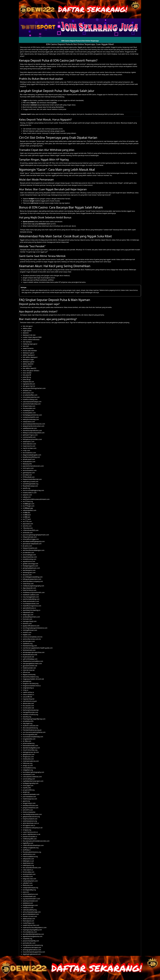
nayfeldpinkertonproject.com (33, 781)
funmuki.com (27, 619)
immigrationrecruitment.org (33, 945)
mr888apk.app (28, 508)
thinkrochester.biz (29, 812)
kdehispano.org (28, 865)
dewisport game (28, 362)
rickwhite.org (27, 939)
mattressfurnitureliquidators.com (34, 927)
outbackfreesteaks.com (31, 794)
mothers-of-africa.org (30, 714)
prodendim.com (28, 552)
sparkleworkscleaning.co (31, 610)
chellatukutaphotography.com (33, 586)
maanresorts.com (29, 446)
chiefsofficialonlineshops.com (33, 845)
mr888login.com (28, 504)
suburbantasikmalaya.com (32, 402)
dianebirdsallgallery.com (31, 748)
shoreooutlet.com (29, 408)
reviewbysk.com (28, 410)
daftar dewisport (29, 355)
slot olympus (27, 342)
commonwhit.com (29, 437)
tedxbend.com (28, 903)
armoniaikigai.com (29, 555)
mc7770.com (27, 521)
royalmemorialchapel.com (32, 947)
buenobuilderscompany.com (33, 581)
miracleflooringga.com (31, 539)
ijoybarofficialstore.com (31, 626)
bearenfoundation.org (31, 677)
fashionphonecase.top (31, 710)
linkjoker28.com (28, 382)
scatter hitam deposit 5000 (32, 337)
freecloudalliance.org (30, 856)
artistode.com (28, 533)
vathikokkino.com (29, 854)
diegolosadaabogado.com (32, 455)
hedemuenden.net (29, 668)
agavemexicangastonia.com (32, 936)
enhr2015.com (28, 810)
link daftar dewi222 (29, 368)
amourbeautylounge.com (32, 912)
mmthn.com (27, 632)
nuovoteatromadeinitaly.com (33, 737)
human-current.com (30, 916)
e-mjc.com (26, 450)
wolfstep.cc (27, 850)
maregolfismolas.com (30, 712)
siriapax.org (27, 830)
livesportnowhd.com (30, 548)
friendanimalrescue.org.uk (32, 730)
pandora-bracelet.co (30, 836)
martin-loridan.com (29, 448)
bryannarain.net (28, 657)
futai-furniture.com (29, 590)
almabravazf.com (29, 459)
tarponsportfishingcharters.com (34, 388)
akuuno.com (27, 575)
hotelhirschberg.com (30, 399)
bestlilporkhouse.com (30, 805)
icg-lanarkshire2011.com (31, 899)
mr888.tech (27, 515)
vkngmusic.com (28, 757)
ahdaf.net (26, 792)
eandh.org (26, 488)
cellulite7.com (27, 883)
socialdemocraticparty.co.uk (32, 828)
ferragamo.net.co (29, 825)
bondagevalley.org (29, 890)
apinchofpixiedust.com (31, 914)
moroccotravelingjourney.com (33, 490)
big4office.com (28, 843)
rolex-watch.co (28, 870)
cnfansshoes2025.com (30, 530)
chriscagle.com (28, 785)
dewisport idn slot (29, 335)
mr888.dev (26, 513)
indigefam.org (28, 770)
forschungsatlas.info (30, 734)
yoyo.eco (26, 892)
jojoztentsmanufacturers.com (33, 466)
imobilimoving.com (29, 559)
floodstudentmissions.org (32, 852)
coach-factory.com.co (30, 832)
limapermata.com (29, 406)
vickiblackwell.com (29, 896)
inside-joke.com (28, 759)
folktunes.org (27, 763)
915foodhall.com (29, 477)
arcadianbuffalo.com (30, 395)
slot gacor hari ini (29, 386)
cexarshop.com (28, 584)
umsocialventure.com (30, 894)
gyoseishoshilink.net (30, 666)
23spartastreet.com (30, 537)
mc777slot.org (28, 501)
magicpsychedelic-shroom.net (33, 679)
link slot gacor (28, 326)
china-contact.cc (28, 694)
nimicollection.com (29, 444)
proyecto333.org (28, 790)
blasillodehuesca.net (30, 655)
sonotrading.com (29, 779)
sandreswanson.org (30, 821)
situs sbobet (27, 373)
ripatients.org (27, 643)
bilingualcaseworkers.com (32, 579)
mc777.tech (27, 519)
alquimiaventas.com (30, 557)
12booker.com (28, 528)
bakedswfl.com (28, 612)
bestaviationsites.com (30, 746)
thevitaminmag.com (30, 646)
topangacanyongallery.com (32, 930)
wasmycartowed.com (30, 901)
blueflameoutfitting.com (31, 457)
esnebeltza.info (28, 721)
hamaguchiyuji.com (29, 621)
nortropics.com (28, 468)
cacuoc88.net (27, 697)
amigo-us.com (28, 765)
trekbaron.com (28, 907)
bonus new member (30, 351)
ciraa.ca (25, 690)
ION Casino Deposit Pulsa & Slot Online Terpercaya (80, 41)
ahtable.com (27, 391)
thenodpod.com (28, 921)
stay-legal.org (27, 723)
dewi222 (26, 333)
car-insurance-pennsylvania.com (34, 732)
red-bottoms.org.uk (30, 701)
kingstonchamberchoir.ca (32, 686)
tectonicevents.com (29, 470)
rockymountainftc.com (31, 417)
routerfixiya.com (28, 923)
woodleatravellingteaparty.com (34, 541)
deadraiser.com (28, 863)
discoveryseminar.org (30, 728)
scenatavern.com (29, 774)
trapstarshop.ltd (28, 699)
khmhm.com (27, 623)
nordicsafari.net (28, 708)
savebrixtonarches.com (31, 925)
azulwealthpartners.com (31, 617)
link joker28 (27, 375)
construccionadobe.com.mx (32, 637)
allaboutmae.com (29, 919)
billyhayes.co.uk (28, 861)
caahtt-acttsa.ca (28, 692)
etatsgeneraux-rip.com (31, 752)
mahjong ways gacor (30, 344)
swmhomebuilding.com (31, 599)
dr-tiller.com (27, 741)
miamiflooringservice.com (32, 606)
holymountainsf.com (30, 819)
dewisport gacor (28, 353)
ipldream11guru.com (30, 435)
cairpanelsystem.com (30, 881)
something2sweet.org (30, 484)
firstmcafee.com (28, 872)
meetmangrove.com (30, 799)
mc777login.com (28, 506)
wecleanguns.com (29, 570)
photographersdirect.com (32, 950)
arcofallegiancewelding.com (32, 577)
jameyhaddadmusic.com (31, 568)
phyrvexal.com (28, 524)
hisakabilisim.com (29, 462)
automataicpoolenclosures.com (34, 424)
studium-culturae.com (30, 726)
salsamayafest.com (29, 510)
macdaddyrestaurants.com (32, 814)
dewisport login (28, 359)
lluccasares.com (28, 706)
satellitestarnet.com (30, 428)
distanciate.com (28, 703)
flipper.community (29, 675)
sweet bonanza (28, 348)
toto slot (26, 346)
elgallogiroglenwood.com (32, 954)
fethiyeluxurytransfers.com (32, 439)
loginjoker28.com (29, 384)
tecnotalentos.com (29, 453)
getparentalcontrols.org (31, 817)
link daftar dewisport (30, 357)
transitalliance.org (29, 768)
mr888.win (26, 517)
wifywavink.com (28, 859)
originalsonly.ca (28, 688)
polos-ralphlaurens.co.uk (31, 834)
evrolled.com (27, 475)
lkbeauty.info (27, 464)
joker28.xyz (27, 379)
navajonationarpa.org (30, 888)
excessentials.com (29, 874)
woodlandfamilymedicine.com (33, 934)
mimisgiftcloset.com (30, 630)
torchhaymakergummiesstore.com (35, 628)
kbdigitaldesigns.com (30, 905)
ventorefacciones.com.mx (32, 639)
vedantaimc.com (28, 442)
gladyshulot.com (28, 754)
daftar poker (27, 328)
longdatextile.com (29, 739)
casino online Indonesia (31, 339)
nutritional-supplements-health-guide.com (38, 648)
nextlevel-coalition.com (31, 595)
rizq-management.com (31, 597)
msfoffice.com (28, 876)
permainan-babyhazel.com (32, 544)
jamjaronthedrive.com (30, 808)
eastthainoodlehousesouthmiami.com (36, 499)
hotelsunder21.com (29, 493)
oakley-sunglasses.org (30, 848)
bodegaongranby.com (30, 783)
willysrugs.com (28, 615)
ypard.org (26, 801)
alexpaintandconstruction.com (33, 426)
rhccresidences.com (30, 932)
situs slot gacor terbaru (31, 371)
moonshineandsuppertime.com (34, 952)
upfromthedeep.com (30, 659)
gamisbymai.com (29, 473)
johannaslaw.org (28, 743)
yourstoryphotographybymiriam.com (36, 535)
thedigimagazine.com (30, 566)
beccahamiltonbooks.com (32, 868)
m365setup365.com (30, 839)
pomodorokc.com (29, 943)
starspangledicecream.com (32, 663)
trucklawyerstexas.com (31, 604)
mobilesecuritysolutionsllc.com (34, 592)
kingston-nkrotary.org (30, 683)
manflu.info (27, 788)
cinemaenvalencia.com (31, 761)
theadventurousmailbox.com (33, 661)
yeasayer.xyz (27, 681)
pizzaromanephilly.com (31, 941)
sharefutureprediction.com (32, 430)
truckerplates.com (29, 413)
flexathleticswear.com (30, 486)
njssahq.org (27, 717)
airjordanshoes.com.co (31, 823)
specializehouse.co (29, 608)
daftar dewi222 (28, 364)
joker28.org (27, 377)
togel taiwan (27, 331)
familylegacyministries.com (32, 415)
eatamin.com (27, 495)
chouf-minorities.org (30, 750)
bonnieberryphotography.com (33, 772)
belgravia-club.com (29, 879)
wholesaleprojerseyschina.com (33, 652)
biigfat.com (27, 635)
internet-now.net (29, 670)
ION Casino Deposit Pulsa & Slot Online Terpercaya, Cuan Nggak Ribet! (80, 44)
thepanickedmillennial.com (32, 479)
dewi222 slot (27, 366)
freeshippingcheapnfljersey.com (34, 719)
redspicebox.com (29, 422)
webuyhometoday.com (31, 419)
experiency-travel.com (30, 481)
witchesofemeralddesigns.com (33, 550)
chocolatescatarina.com (31, 397)
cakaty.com (27, 497)
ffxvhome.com (28, 885)
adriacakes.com (28, 393)
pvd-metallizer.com (29, 797)
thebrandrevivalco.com (31, 601)
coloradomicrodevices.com (32, 777)
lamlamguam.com (29, 572)
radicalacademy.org (30, 910)
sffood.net (26, 672)
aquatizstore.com (29, 561)
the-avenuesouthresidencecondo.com (36, 841)
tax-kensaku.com (29, 641)
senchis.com (27, 526)
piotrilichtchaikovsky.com (32, 404)
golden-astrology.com (30, 564)
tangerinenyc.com (29, 803)
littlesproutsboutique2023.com (33, 433)
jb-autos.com (27, 546)
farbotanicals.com (29, 650)
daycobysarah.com (29, 588)
